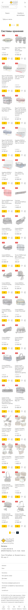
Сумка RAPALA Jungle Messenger (20, 310)
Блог (3, 568)
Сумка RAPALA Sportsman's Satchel (19, 339)
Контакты (4, 573)
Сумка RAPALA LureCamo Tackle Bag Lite (19, 399)
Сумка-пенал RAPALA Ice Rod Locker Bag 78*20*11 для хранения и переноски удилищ (7, 400)
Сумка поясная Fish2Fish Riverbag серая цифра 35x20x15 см (20, 516)
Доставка (4, 578)
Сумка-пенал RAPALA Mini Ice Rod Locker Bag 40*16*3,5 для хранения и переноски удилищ (20, 369)
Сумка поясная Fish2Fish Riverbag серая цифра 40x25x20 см (7, 487)
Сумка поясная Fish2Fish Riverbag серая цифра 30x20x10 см (7, 516)
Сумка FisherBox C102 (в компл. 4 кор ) (19, 430)
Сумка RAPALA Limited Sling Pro (20, 283)
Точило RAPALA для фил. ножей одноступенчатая (7, 202)
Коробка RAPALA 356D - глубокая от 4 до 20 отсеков (20, 141)
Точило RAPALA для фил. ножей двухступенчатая (20, 256)
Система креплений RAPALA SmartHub (20, 202)
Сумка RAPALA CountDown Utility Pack (7, 367)
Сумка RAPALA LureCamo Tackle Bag (6, 311)
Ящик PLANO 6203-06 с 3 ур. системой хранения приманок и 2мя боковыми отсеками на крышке (7, 79)
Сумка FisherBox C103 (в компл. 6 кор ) (19, 486)
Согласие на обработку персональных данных (13, 586)
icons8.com (5, 590)
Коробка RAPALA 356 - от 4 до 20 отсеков (6, 174)
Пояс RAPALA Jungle (5, 48)
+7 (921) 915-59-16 (7, 549)
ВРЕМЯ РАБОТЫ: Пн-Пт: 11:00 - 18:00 (13, 551)
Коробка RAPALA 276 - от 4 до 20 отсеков (19, 77)
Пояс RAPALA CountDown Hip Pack (19, 174)
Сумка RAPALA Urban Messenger (7, 229)
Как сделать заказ (7, 575)
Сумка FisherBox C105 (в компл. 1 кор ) (19, 458)
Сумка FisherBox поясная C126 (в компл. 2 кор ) (6, 430)
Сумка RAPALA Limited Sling (6, 338)
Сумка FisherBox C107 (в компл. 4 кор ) (6, 458)
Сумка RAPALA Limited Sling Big (6, 283)
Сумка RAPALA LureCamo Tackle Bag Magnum (6, 109)
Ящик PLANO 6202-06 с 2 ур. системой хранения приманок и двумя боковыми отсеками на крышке (7, 143)
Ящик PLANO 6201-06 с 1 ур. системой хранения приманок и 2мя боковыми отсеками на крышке (20, 111)
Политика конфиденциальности (11, 583)
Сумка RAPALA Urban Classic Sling (7, 255)
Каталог (4, 565)
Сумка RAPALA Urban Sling (19, 229)
